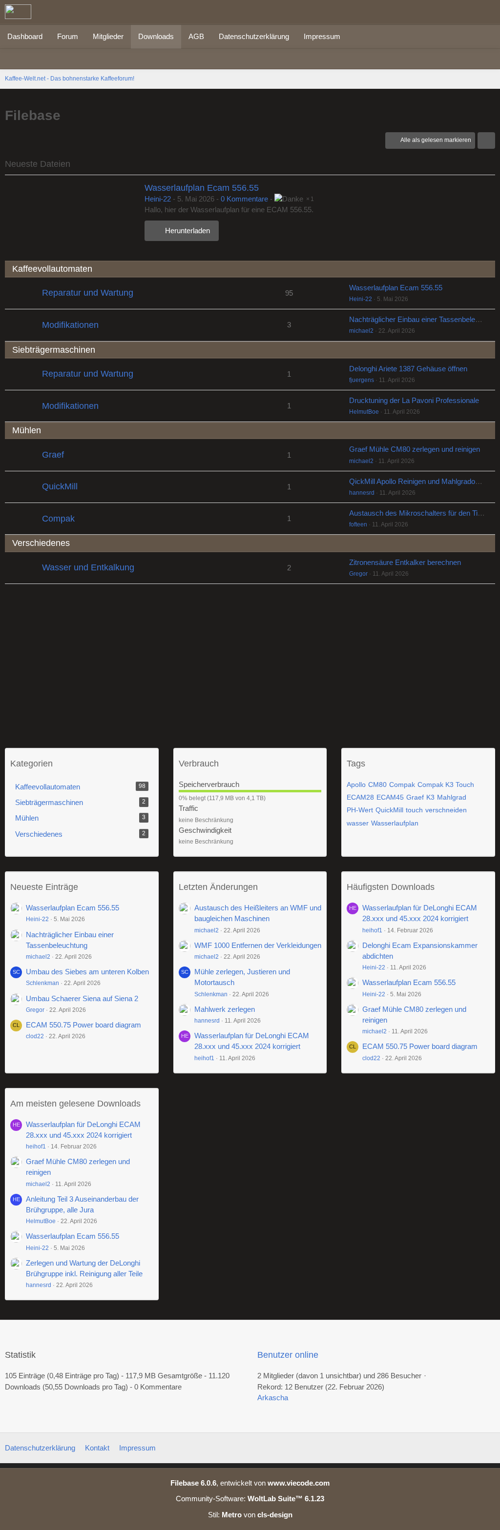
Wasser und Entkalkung (88, 567)
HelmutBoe (364, 411)
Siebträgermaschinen (53, 350)
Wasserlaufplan (394, 823)
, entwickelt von (250, 1483)
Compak (58, 518)
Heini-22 (158, 199)
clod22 (35, 1036)
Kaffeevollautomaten (52, 269)
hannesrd (362, 492)
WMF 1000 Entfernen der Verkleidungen (257, 945)
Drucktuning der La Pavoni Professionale (414, 400)
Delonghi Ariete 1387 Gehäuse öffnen (408, 368)
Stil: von (250, 1514)
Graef (53, 455)
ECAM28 (360, 797)
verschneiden (446, 810)
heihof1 (204, 1058)
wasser (358, 823)
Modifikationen (70, 325)
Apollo (356, 784)
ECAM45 (390, 797)
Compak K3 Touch (445, 784)
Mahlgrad (451, 797)
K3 (430, 797)
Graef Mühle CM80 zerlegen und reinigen (414, 449)
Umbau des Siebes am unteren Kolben (87, 971)
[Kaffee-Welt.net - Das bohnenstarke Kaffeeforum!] (18, 11)
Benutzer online (287, 1355)
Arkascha (272, 1397)
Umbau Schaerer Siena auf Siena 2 (82, 998)
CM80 (377, 784)
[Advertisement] (250, 662)
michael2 (361, 330)
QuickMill (60, 486)
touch (414, 810)
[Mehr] (486, 140)
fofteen (358, 524)
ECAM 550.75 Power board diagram (83, 1025)
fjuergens (361, 380)
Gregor (358, 573)
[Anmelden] (463, 12)
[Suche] (438, 12)
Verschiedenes (41, 543)
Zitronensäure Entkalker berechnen (405, 562)
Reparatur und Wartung (87, 293)
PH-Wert (360, 810)
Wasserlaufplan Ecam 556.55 (202, 188)
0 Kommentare (244, 199)
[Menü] (487, 12)
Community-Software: (250, 1498)
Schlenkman (42, 983)
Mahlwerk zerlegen (224, 1009)
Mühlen (26, 430)
